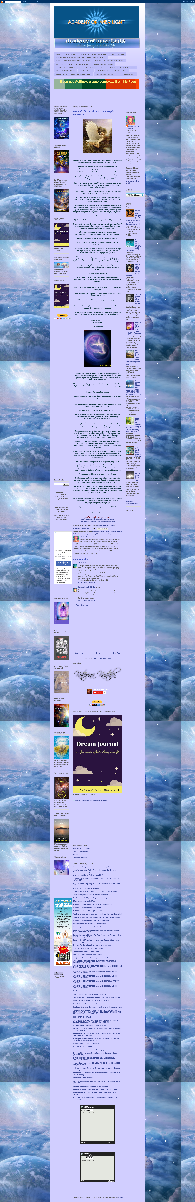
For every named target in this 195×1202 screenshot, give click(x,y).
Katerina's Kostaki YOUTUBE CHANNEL (122, 67)
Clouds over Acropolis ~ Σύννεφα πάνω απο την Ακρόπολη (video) (96, 867)
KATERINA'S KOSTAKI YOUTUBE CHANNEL (88, 955)
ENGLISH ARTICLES (86, 71)
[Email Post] (94, 528)
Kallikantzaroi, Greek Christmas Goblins (87, 951)
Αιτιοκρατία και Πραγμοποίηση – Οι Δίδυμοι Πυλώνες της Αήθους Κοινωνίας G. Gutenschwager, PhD (96, 1039)
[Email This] (98, 529)
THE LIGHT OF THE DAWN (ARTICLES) (68, 67)
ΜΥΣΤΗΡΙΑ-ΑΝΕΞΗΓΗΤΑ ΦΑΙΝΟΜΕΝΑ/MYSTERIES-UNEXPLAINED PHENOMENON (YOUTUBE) (94, 54)
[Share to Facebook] (104, 529)
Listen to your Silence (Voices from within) (88, 875)
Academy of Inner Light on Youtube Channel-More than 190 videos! (96, 917)
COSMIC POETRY (102, 71)
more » (83, 1142)
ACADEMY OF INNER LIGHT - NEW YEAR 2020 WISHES (92, 904)
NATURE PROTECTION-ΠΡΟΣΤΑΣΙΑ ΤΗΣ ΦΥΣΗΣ (90, 994)
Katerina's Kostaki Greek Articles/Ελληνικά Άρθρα (109, 61)
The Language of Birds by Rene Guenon (138, 451)
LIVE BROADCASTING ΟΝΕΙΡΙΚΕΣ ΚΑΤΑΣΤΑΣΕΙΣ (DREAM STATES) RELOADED (81, 57)
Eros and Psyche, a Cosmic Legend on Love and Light (92, 945)
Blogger (120, 1197)
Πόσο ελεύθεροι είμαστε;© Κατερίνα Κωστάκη (94, 534)
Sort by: (83, 1110)
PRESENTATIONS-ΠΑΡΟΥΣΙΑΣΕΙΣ (102, 64)
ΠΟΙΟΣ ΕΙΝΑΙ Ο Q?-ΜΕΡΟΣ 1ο (83, 1078)
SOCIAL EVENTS (61, 74)
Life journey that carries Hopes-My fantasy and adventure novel (95, 958)
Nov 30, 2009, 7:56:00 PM (86, 601)
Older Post (116, 653)
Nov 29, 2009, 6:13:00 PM (86, 583)
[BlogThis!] (100, 529)
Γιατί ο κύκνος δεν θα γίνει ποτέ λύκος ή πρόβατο (90, 1050)
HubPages (110, 1143)
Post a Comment (82, 605)
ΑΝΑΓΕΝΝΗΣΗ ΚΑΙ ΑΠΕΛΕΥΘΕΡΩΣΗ (86, 1043)
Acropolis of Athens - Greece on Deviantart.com (89, 923)
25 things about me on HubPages (84, 901)
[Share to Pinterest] (107, 529)
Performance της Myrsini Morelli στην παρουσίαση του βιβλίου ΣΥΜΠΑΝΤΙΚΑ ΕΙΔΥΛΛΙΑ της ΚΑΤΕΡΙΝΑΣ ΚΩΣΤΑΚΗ (95, 1021)
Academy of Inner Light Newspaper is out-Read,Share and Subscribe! (97, 914)
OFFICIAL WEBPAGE (80, 851)
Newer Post (79, 653)
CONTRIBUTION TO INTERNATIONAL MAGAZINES (72, 64)
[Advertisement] (95, 98)
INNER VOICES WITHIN (119, 71)
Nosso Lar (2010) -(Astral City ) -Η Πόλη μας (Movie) (91, 1000)
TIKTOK (76, 855)
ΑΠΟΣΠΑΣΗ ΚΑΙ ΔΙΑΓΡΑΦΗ (82, 1046)
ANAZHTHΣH (82, 563)
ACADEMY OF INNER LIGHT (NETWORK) (87, 911)
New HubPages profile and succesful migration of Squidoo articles (96, 997)
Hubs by (89, 1107)
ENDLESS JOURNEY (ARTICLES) (95, 67)
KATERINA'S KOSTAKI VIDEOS (65, 71)
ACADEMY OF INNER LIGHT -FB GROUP (87, 907)
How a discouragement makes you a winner (88, 948)
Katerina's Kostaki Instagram (104, 74)
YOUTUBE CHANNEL (80, 858)
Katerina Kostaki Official (86, 587)
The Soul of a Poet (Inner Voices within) (137, 476)
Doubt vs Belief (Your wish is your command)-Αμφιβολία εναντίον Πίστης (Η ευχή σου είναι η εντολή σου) (96, 941)
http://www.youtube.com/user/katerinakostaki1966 (97, 521)
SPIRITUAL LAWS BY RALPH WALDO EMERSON (90, 1025)
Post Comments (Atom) (102, 658)
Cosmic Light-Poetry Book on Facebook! (87, 927)
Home (58, 54)
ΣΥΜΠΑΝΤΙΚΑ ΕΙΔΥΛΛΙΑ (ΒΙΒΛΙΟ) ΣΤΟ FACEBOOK (90, 1086)
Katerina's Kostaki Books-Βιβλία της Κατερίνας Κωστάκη (73, 61)
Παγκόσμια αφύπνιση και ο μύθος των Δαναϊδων (90, 895)
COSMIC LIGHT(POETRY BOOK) (81, 74)
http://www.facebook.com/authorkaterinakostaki (97, 519)
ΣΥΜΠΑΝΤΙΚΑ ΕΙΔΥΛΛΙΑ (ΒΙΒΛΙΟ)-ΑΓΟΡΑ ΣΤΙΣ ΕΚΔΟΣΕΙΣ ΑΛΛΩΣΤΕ (97, 1089)
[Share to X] (102, 529)
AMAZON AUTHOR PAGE (82, 848)
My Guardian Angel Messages (83, 991)
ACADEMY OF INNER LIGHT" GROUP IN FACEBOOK (91, 920)
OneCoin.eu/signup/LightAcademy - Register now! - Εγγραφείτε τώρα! (97, 1007)
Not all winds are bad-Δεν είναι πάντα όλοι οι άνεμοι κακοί (93, 1004)
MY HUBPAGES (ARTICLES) (126, 74)
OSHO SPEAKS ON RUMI (82, 1017)
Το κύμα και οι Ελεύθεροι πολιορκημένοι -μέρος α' (90, 898)
